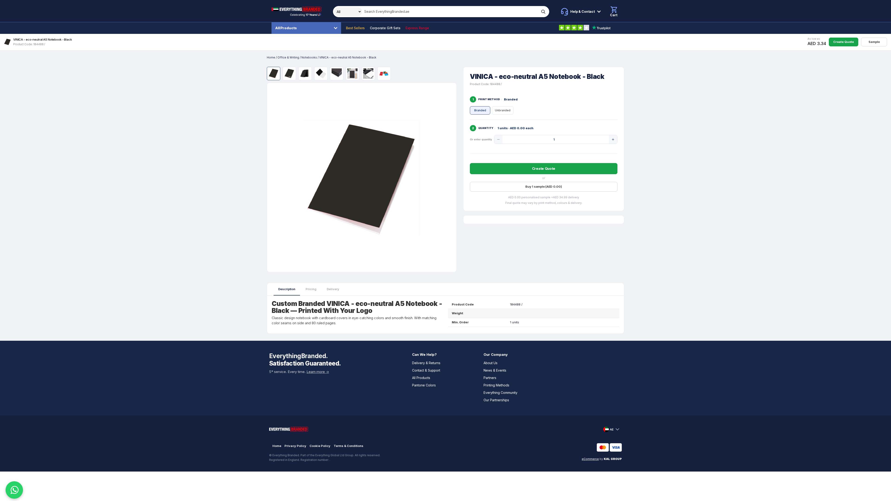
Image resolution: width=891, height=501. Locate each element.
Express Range (417, 28)
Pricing (311, 289)
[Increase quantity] (613, 139)
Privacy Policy (295, 446)
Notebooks (309, 57)
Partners (490, 378)
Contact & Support (426, 370)
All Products (286, 28)
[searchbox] (450, 11)
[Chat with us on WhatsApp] (14, 490)
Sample (874, 42)
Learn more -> (318, 371)
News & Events (495, 370)
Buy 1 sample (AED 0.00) (543, 186)
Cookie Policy (320, 446)
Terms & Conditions (348, 446)
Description (286, 289)
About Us (490, 363)
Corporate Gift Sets (385, 28)
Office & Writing (288, 57)
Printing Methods (496, 385)
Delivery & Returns (426, 363)
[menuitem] (307, 28)
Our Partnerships (496, 400)
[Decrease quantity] (498, 139)
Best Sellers (355, 28)
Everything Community (500, 393)
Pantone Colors (424, 385)
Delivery (333, 289)
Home (271, 57)
